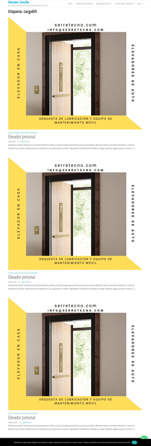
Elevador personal (21, 136)
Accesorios (11, 132)
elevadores (18, 132)
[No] (148, 442)
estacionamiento (25, 132)
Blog (140, 3)
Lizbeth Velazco (25, 141)
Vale (134, 442)
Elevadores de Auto (103, 3)
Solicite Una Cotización (124, 3)
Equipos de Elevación (84, 3)
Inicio (70, 3)
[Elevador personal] (75, 72)
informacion (34, 132)
